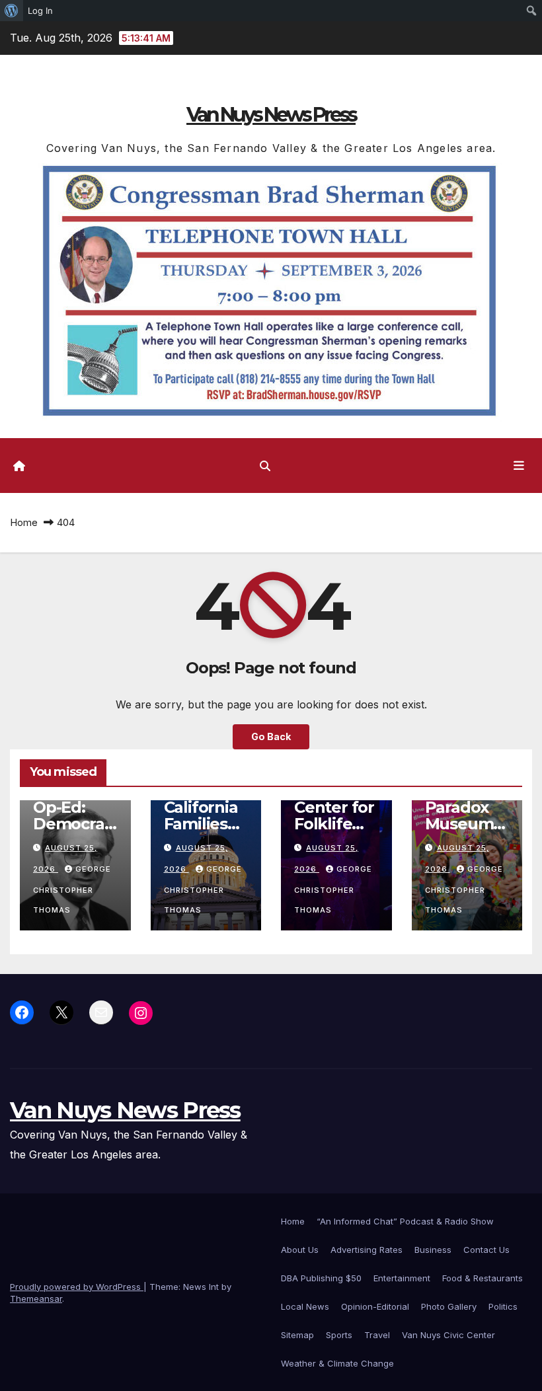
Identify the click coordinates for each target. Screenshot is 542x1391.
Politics (503, 1306)
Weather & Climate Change (337, 1363)
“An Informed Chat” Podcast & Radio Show (405, 1221)
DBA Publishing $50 (321, 1278)
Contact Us (486, 1249)
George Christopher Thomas (72, 889)
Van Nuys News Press (271, 114)
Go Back (271, 736)
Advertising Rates (366, 1249)
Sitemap (297, 1335)
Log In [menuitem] (40, 10)
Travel (377, 1335)
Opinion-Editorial (375, 1306)
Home (24, 522)
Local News (305, 1306)
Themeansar (36, 1298)
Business (432, 1249)
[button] (265, 465)
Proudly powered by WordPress (76, 1286)
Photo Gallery (449, 1306)
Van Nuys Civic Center (448, 1335)
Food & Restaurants (482, 1278)
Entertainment (401, 1278)
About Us (300, 1249)
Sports (339, 1335)
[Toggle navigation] (519, 465)
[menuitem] (11, 10)
